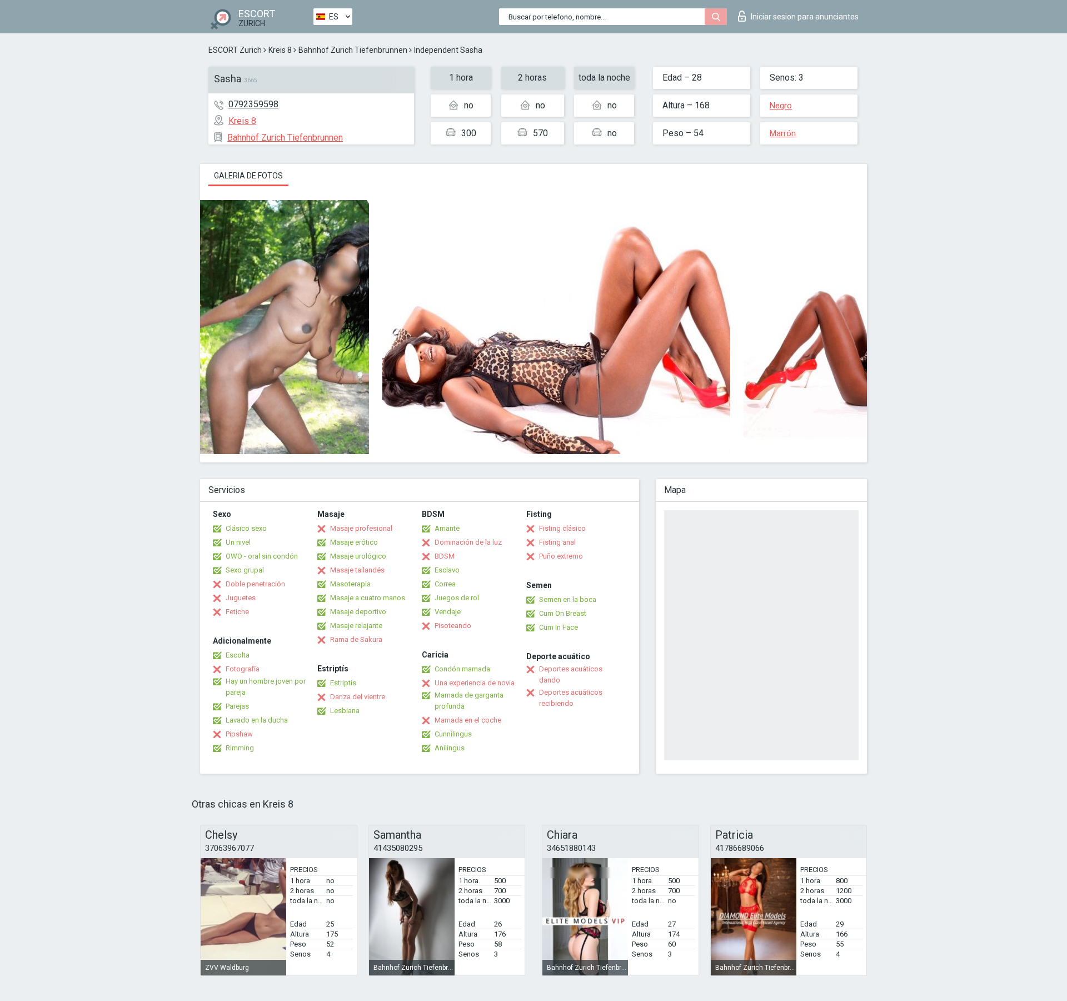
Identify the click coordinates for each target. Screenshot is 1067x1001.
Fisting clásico (562, 528)
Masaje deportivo (358, 611)
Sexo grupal (245, 570)
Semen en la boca (567, 599)
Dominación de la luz (468, 542)
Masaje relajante (356, 625)
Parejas (237, 706)
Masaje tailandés (357, 570)
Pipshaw (239, 734)
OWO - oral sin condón (262, 556)
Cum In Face (558, 627)
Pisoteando (453, 625)
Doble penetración (255, 584)
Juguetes (241, 598)
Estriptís (343, 683)
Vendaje (448, 611)
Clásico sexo (246, 528)
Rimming (240, 748)
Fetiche (237, 611)
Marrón (783, 133)
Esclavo (447, 570)
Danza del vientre (357, 697)
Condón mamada (462, 669)
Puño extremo (561, 556)
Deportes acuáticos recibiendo (570, 698)
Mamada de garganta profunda (469, 700)
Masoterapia (350, 584)
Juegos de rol (457, 598)
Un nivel (238, 542)
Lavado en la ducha (257, 720)
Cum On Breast (562, 613)
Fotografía (243, 669)
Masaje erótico (354, 542)
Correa (445, 584)
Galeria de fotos (248, 175)
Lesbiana (345, 710)
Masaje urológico (358, 556)
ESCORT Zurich (235, 50)
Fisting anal (557, 542)
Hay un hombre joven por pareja (266, 686)
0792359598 (253, 104)
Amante (447, 528)
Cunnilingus (453, 734)
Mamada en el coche (468, 720)
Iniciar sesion (805, 16)
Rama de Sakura (356, 639)
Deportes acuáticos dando (570, 674)
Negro (781, 106)
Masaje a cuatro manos (367, 598)
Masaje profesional (361, 528)
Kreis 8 (280, 50)
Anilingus (450, 748)
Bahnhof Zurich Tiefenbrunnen (352, 50)
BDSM (445, 556)
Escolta (238, 655)
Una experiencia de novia (475, 683)
